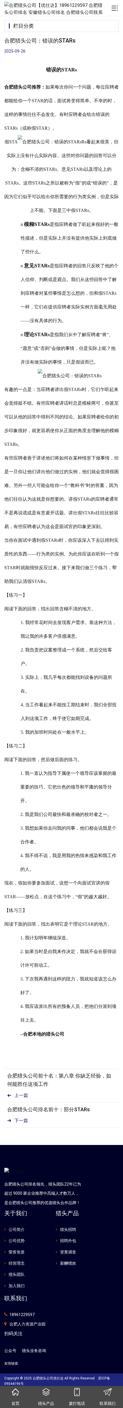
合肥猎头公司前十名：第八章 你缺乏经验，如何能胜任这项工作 (59, 1080)
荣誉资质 (17, 1252)
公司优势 (17, 1240)
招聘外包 (68, 1240)
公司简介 (17, 1229)
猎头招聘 (68, 1229)
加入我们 (17, 1285)
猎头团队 (17, 1274)
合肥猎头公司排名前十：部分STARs (48, 1109)
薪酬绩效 (68, 1263)
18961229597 (22, 1314)
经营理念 (17, 1263)
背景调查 (68, 1252)
